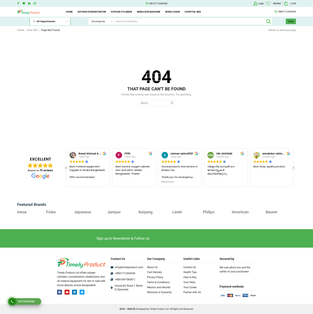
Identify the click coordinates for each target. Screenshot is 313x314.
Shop (290, 21)
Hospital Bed (193, 11)
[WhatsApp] (35, 3)
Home (69, 11)
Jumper (93, 212)
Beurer (251, 212)
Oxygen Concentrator (92, 11)
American (219, 212)
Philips (188, 212)
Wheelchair (172, 11)
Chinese (283, 212)
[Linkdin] (29, 3)
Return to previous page (282, 30)
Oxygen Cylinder (121, 11)
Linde (156, 212)
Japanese (61, 212)
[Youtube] (24, 3)
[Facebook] (18, 3)
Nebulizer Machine (148, 11)
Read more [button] (168, 181)
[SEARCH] (172, 103)
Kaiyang (125, 212)
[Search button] (268, 21)
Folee (30, 212)
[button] (293, 167)
